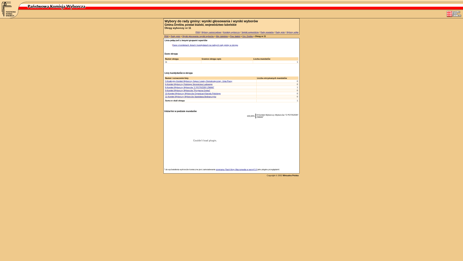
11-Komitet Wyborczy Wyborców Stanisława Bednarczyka (190, 97)
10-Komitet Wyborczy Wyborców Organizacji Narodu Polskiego (193, 93)
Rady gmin (280, 32)
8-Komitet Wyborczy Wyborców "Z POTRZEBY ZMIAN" (189, 87)
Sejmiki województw (250, 32)
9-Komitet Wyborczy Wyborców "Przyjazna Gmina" (187, 90)
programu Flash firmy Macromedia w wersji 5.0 (236, 169)
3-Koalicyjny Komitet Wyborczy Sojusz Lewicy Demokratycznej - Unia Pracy (198, 81)
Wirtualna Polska (291, 175)
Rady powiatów (267, 32)
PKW (198, 32)
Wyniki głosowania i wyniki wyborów (198, 36)
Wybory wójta (292, 32)
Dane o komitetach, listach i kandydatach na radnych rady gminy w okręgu (205, 45)
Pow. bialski (235, 36)
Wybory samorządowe (211, 32)
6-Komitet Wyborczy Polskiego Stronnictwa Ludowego (189, 84)
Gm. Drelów (247, 36)
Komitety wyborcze (231, 32)
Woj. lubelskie (222, 36)
